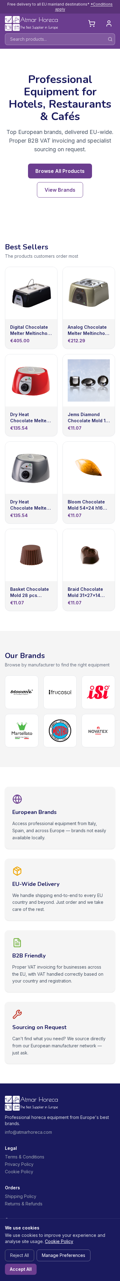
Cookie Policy (19, 1171)
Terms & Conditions (24, 1156)
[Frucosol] (60, 692)
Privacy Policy (19, 1164)
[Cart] (92, 23)
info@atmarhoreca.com (28, 1132)
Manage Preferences (63, 1255)
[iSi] (98, 692)
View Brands (60, 190)
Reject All (19, 1255)
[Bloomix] (21, 692)
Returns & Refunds (23, 1203)
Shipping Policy (20, 1196)
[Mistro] (60, 731)
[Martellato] (21, 731)
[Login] (109, 23)
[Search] (110, 39)
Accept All (21, 1269)
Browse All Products (60, 171)
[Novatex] (98, 731)
